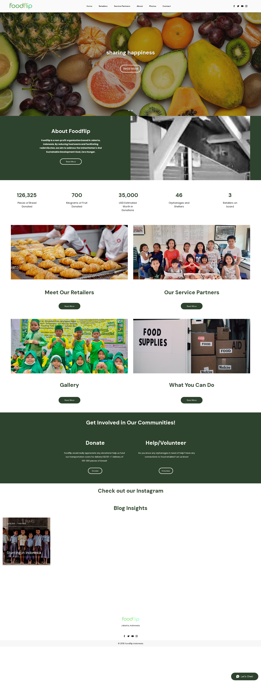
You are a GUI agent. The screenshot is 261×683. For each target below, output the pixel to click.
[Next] (250, 64)
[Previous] (11, 64)
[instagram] (246, 6)
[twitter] (238, 6)
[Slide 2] (132, 110)
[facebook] (234, 6)
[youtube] (242, 6)
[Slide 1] (129, 110)
